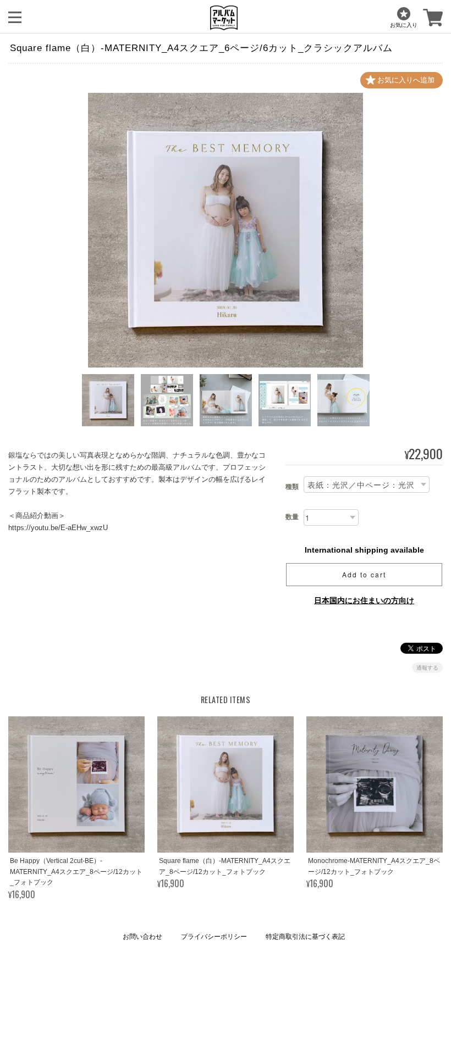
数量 (292, 517)
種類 (292, 487)
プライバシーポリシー (214, 936)
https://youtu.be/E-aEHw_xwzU (58, 528)
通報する (427, 668)
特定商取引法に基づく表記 (305, 936)
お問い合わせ (142, 936)
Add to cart (364, 574)
